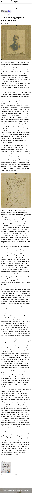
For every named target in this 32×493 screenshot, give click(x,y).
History (9, 11)
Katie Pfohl (4, 23)
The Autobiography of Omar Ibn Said (13, 18)
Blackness (7, 14)
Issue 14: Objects (5, 11)
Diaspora (3, 14)
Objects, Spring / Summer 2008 (9, 474)
